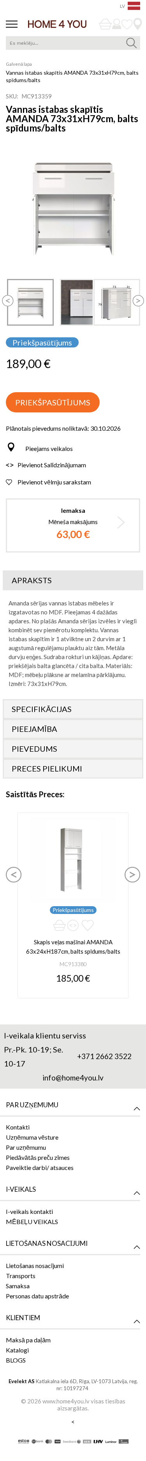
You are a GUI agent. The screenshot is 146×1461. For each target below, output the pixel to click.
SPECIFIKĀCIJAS (42, 709)
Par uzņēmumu (26, 1147)
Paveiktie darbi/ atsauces (40, 1167)
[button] (8, 295)
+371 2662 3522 (104, 1056)
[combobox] (73, 43)
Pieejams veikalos (49, 448)
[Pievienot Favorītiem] (87, 925)
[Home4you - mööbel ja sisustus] (57, 24)
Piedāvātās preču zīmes (38, 1157)
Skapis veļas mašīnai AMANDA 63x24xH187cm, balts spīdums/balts (73, 946)
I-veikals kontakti (29, 1211)
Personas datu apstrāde (37, 1296)
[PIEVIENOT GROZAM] (59, 925)
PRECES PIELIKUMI (47, 768)
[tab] (73, 580)
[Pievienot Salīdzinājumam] (73, 925)
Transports (20, 1275)
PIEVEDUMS (34, 748)
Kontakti (18, 1127)
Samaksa (18, 1285)
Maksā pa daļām (28, 1339)
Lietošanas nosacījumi (35, 1265)
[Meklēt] (131, 43)
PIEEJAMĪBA (34, 728)
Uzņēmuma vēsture (32, 1137)
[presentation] (13, 874)
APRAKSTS (32, 580)
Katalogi (17, 1350)
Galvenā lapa (19, 64)
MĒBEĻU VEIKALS (32, 1221)
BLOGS (16, 1360)
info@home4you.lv (73, 1077)
